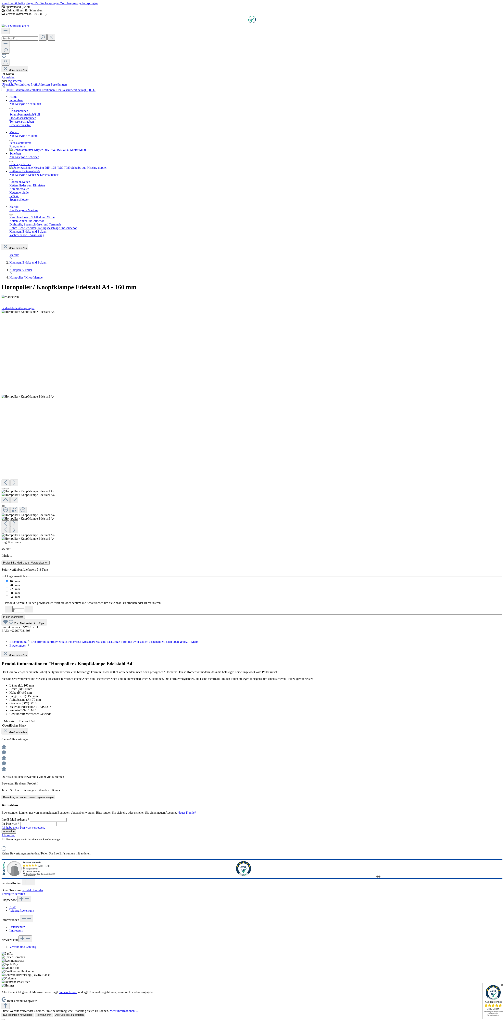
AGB (12, 907)
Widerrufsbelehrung (21, 910)
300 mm (15, 593)
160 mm (15, 581)
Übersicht (8, 84)
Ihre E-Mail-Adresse (15, 819)
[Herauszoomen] (5, 510)
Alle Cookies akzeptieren (69, 1014)
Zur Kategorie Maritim (23, 210)
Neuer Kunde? (187, 812)
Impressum (16, 930)
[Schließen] (3, 506)
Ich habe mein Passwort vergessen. (23, 827)
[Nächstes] (14, 483)
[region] (252, 425)
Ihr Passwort (10, 823)
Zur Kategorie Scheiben (24, 157)
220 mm (15, 589)
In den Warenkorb (13, 616)
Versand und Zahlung (22, 946)
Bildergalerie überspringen (18, 308)
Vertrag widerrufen (13, 893)
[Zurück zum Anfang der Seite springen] (5, 1006)
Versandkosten (68, 992)
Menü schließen (18, 70)
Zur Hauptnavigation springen (79, 3)
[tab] (103, 641)
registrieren (15, 81)
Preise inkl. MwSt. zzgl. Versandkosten (25, 562)
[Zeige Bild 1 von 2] (3, 488)
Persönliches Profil (26, 84)
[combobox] (20, 38)
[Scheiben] (58, 167)
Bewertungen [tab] (18, 645)
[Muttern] (47, 150)
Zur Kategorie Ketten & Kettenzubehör (33, 174)
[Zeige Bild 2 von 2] (7, 488)
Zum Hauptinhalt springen (18, 3)
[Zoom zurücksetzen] (14, 510)
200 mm (15, 585)
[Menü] (5, 31)
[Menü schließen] (11, 108)
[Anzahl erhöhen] (29, 609)
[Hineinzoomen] (23, 510)
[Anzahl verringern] (9, 609)
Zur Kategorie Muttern (23, 135)
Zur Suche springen (47, 3)
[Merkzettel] (4, 57)
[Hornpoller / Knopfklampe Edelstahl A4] (28, 312)
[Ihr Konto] (5, 62)
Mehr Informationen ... (124, 1011)
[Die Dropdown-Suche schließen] (51, 37)
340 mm (15, 597)
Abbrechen (8, 835)
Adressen (44, 84)
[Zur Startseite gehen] (16, 25)
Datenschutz (17, 927)
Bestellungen (59, 84)
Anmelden (8, 77)
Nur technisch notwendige (17, 1014)
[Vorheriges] (5, 483)
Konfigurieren (43, 1014)
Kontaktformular (32, 890)
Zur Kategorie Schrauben (25, 103)
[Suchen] (43, 37)
